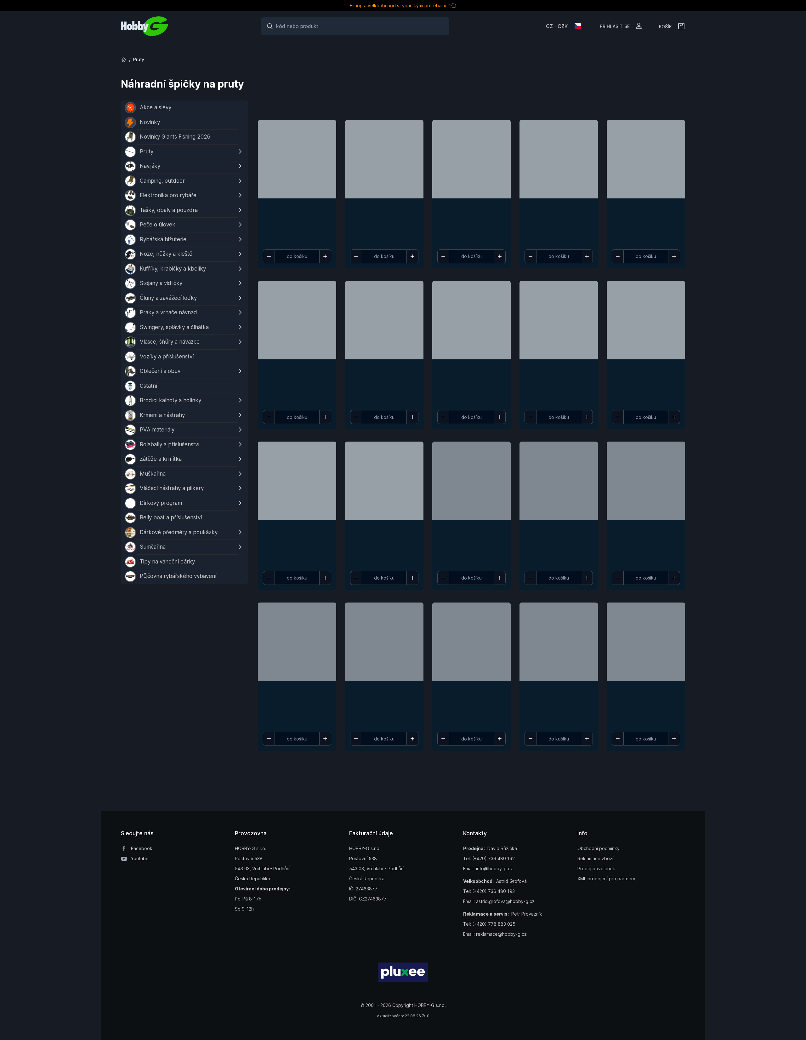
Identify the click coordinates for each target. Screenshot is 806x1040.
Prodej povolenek (596, 868)
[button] (297, 183)
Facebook (141, 848)
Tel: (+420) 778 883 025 (489, 924)
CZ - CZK (557, 26)
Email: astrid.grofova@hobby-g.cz (499, 901)
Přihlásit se (615, 26)
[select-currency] (578, 26)
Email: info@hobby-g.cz (488, 868)
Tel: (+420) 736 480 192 (489, 858)
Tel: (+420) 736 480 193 (489, 891)
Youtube (140, 858)
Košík (665, 26)
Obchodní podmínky (598, 848)
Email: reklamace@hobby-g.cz (495, 934)
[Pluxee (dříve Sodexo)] (403, 972)
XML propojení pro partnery (606, 878)
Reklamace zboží (595, 858)
